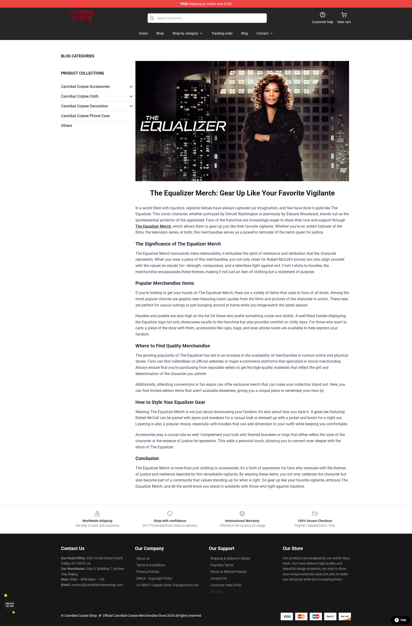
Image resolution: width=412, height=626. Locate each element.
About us (143, 558)
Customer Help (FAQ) (226, 585)
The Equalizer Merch (153, 226)
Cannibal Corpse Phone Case (85, 116)
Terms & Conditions (150, 565)
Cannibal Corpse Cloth (79, 96)
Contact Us (218, 578)
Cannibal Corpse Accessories (85, 86)
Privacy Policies (147, 572)
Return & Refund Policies (228, 572)
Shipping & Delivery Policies (230, 558)
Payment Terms (221, 565)
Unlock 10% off (9, 604)
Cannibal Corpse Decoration (84, 106)
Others (66, 125)
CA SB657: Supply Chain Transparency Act (167, 585)
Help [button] (403, 620)
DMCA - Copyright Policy (154, 578)
